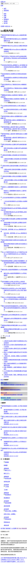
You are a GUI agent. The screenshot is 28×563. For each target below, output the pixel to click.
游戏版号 (6, 19)
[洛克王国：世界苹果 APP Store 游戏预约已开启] (14, 231)
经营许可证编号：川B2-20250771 (16, 561)
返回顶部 (11, 557)
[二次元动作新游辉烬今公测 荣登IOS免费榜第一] (14, 199)
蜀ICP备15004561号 (19, 557)
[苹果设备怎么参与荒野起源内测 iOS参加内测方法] (14, 316)
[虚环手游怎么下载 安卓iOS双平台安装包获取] (14, 56)
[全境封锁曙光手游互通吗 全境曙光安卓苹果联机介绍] (14, 220)
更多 (2, 379)
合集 (5, 17)
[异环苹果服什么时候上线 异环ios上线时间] (13, 281)
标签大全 (7, 26)
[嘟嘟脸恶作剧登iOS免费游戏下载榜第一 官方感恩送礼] (14, 97)
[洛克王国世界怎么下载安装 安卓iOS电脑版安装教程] (14, 86)
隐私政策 (24, 528)
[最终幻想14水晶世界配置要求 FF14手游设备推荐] (14, 271)
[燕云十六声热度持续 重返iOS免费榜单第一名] (14, 297)
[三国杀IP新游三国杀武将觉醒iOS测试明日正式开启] (14, 167)
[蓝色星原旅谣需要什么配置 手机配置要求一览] (14, 261)
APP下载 (3, 557)
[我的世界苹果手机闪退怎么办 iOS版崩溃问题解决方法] (14, 37)
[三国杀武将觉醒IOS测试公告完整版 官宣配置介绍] (14, 178)
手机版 (7, 557)
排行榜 (5, 23)
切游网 (2, 26)
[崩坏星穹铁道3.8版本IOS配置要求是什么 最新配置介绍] (14, 118)
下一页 (8, 336)
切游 (2, 5)
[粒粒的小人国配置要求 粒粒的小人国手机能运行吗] (14, 188)
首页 (5, 8)
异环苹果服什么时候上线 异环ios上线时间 (15, 283)
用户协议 (18, 528)
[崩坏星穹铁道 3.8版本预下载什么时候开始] (13, 127)
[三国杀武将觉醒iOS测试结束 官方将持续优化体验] (14, 157)
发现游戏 (6, 10)
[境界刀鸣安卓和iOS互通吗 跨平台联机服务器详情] (14, 146)
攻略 (5, 15)
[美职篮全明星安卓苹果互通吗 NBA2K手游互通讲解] (14, 327)
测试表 (5, 21)
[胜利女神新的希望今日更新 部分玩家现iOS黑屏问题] (14, 242)
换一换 (2, 459)
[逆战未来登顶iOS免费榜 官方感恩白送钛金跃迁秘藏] (14, 75)
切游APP (3, 1)
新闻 (5, 13)
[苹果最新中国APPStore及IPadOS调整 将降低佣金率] (14, 47)
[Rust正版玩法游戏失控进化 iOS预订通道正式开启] (14, 107)
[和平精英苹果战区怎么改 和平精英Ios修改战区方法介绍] (14, 210)
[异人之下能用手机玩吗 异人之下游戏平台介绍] (14, 252)
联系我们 (8, 528)
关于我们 (3, 528)
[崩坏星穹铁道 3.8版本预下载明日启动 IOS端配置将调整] (14, 135)
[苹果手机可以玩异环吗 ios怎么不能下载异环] (13, 288)
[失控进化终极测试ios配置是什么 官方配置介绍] (14, 65)
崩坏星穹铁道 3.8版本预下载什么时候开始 (15, 129)
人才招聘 (13, 528)
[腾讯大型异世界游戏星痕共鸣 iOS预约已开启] (14, 306)
